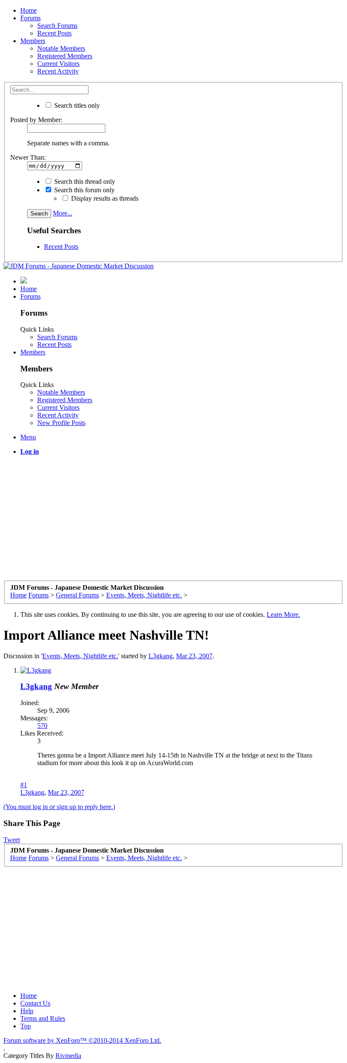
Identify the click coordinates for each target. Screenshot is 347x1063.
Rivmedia (68, 1055)
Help (26, 1010)
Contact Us (35, 1003)
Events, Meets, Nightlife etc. (80, 656)
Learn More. (283, 614)
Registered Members (64, 56)
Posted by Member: (36, 119)
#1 (23, 784)
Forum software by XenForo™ (82, 1040)
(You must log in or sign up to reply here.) (59, 806)
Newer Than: (28, 157)
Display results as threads (103, 198)
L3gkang (161, 656)
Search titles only (76, 105)
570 (42, 725)
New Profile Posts (61, 422)
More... (62, 213)
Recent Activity (58, 71)
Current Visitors (58, 63)
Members (32, 40)
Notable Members (61, 48)
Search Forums (57, 25)
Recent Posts (54, 33)
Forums (30, 18)
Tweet (11, 839)
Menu (28, 437)
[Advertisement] (173, 521)
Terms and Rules (42, 1018)
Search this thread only (83, 181)
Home (28, 10)
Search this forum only (83, 190)
